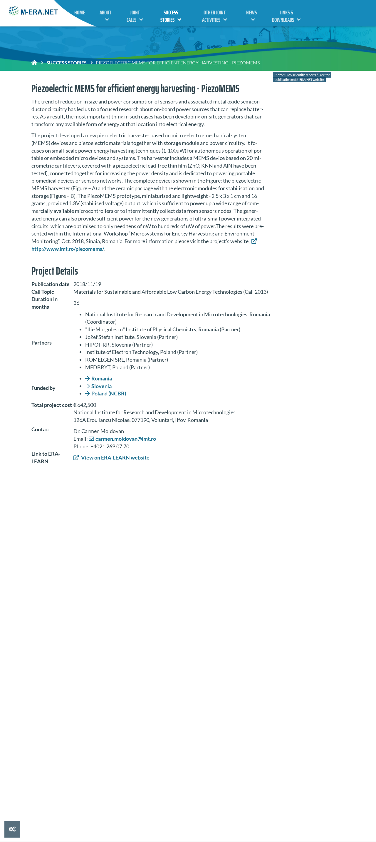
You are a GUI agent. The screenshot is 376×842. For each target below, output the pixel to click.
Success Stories (169, 16)
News (251, 12)
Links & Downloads (283, 16)
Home (79, 12)
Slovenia (101, 386)
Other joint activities (214, 16)
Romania (101, 378)
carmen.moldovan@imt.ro (125, 438)
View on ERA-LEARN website (115, 457)
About (105, 12)
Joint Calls (133, 16)
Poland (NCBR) (108, 393)
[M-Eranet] (33, 11)
